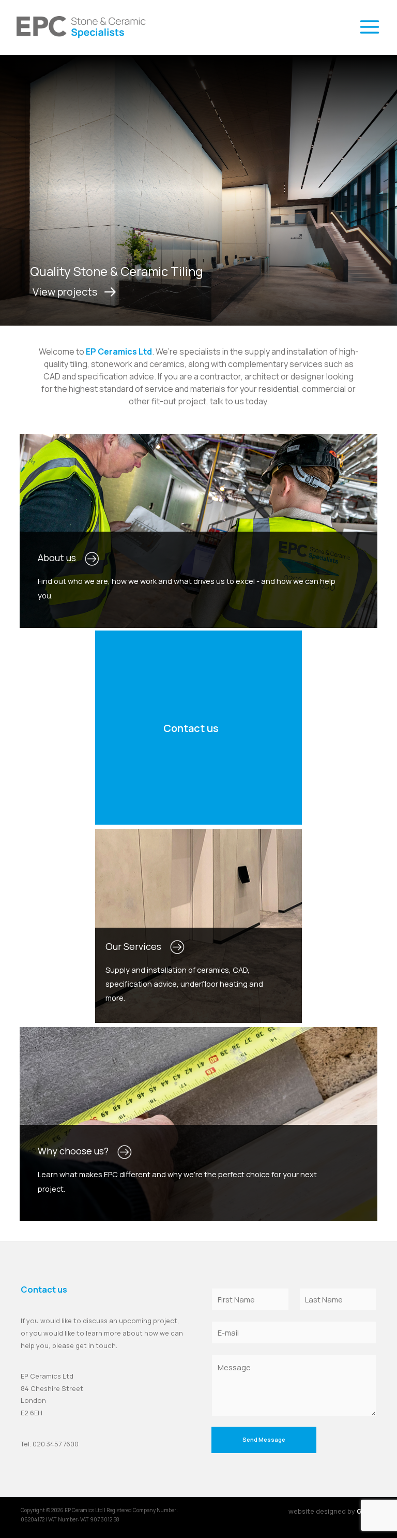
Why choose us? (77, 1151)
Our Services (137, 946)
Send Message (263, 1439)
